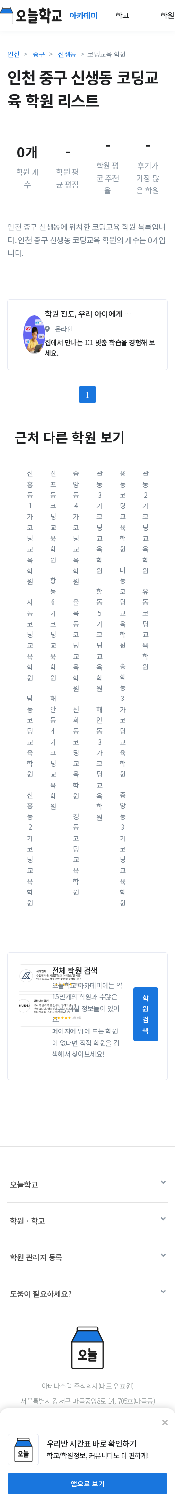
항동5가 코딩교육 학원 (99, 639)
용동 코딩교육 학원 (123, 511)
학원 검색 (145, 1014)
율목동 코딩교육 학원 (76, 645)
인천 (13, 54)
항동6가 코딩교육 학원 (53, 629)
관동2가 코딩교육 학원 (145, 521)
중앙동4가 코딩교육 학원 (76, 527)
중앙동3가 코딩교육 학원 (123, 849)
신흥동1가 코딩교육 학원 (30, 527)
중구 (39, 54)
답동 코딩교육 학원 (30, 736)
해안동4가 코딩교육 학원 (53, 752)
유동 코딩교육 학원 (145, 629)
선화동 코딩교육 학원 (76, 752)
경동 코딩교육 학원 (76, 854)
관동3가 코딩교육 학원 (99, 521)
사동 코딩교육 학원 (30, 639)
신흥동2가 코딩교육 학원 (30, 849)
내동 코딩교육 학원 (123, 607)
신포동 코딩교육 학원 (53, 516)
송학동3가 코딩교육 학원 (123, 720)
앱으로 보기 (88, 1483)
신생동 (67, 54)
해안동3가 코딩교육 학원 (99, 763)
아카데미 (85, 15)
